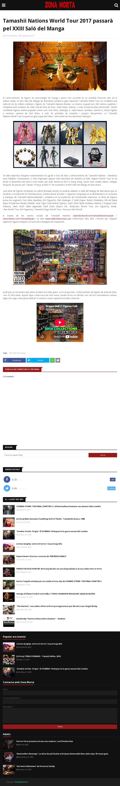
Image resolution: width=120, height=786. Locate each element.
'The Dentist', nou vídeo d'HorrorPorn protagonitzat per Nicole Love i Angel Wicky (56, 606)
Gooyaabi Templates (38, 782)
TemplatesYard (20, 782)
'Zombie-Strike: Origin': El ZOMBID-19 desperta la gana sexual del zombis (52, 531)
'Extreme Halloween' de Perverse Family (35, 766)
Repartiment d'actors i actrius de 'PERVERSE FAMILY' (41, 556)
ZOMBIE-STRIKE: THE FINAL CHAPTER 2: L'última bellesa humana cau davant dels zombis (58, 506)
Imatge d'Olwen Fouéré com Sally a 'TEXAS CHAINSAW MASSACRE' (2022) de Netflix (55, 593)
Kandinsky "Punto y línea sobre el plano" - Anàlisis (40, 618)
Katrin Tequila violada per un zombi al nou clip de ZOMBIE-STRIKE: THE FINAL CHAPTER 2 (58, 581)
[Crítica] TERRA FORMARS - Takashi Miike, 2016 (38, 656)
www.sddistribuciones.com (58, 218)
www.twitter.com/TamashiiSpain (18, 218)
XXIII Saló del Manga (17, 353)
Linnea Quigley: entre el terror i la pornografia (39, 543)
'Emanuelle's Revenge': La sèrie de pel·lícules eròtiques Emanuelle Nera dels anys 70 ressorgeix (62, 753)
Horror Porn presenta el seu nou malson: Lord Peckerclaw (44, 741)
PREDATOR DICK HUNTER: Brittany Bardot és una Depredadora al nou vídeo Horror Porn (59, 568)
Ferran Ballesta (11, 35)
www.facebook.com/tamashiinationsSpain (93, 215)
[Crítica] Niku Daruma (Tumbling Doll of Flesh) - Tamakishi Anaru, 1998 (50, 518)
